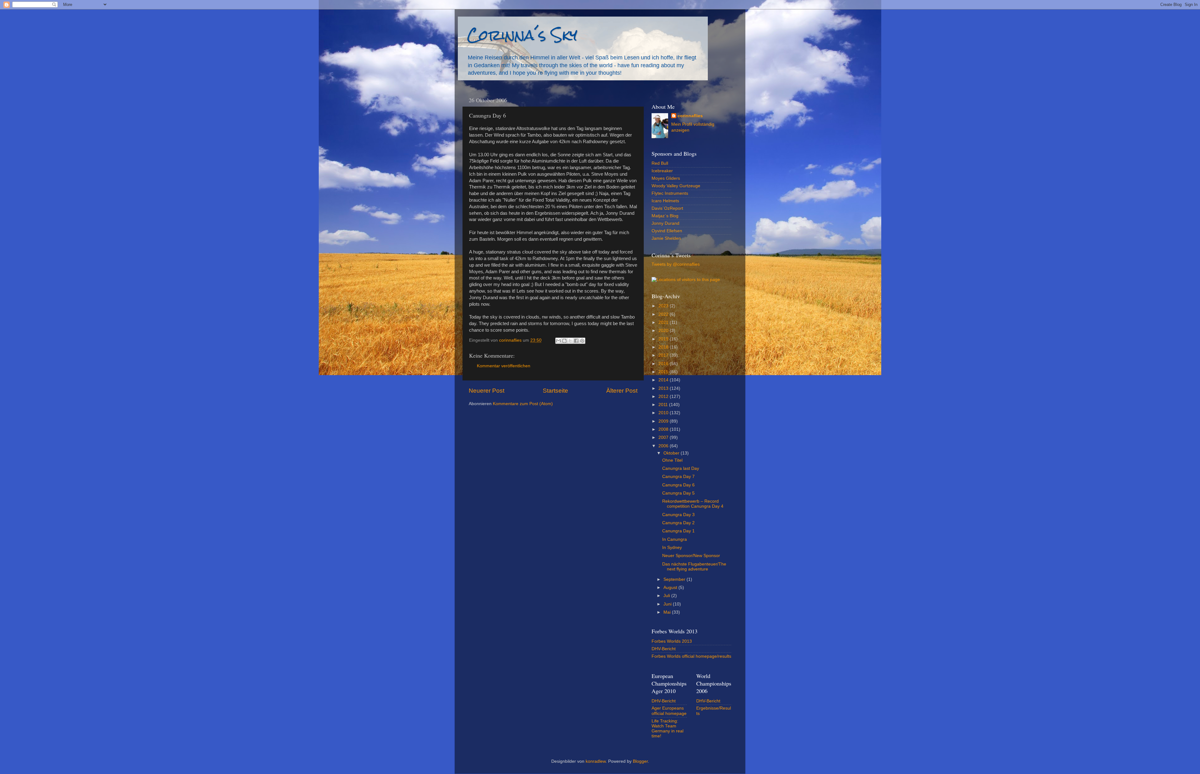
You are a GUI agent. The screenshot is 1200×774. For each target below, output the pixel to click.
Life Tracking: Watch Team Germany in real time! (667, 729)
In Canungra (674, 539)
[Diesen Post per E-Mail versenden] (558, 341)
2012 (664, 396)
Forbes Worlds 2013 (672, 641)
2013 (664, 388)
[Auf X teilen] (570, 341)
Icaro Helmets (665, 201)
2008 (664, 429)
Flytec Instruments (670, 193)
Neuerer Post (486, 390)
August (670, 587)
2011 (663, 404)
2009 (664, 421)
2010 (664, 412)
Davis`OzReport (667, 208)
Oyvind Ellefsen (667, 231)
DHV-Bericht (664, 648)
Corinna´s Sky (522, 34)
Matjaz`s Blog (665, 216)
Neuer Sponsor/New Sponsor (691, 555)
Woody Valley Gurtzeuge (676, 185)
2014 (664, 380)
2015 (664, 371)
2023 (664, 306)
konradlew (596, 761)
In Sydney (672, 547)
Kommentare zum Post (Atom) (523, 403)
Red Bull (660, 163)
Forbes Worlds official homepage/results (691, 656)
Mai (667, 612)
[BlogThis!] (564, 341)
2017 (664, 355)
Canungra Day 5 (678, 493)
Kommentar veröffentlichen (503, 366)
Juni (668, 604)
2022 (664, 314)
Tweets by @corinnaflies (676, 264)
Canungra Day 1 (678, 531)
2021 (664, 322)
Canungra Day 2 (678, 522)
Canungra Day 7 (678, 476)
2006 (664, 446)
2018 (664, 347)
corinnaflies (690, 115)
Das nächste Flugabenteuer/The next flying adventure (694, 566)
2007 (664, 437)
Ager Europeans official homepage (669, 711)
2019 (664, 339)
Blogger (640, 761)
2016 (664, 363)
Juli (667, 595)
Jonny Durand (665, 223)
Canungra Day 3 (678, 514)
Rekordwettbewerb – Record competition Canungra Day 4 (692, 504)
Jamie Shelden (666, 238)
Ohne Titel (672, 460)
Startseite (555, 390)
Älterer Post (622, 390)
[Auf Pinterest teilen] (582, 341)
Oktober (672, 453)
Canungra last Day (680, 468)
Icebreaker (662, 170)
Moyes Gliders (666, 178)
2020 (664, 330)
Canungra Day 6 (678, 485)
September (675, 579)
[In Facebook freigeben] (576, 341)
